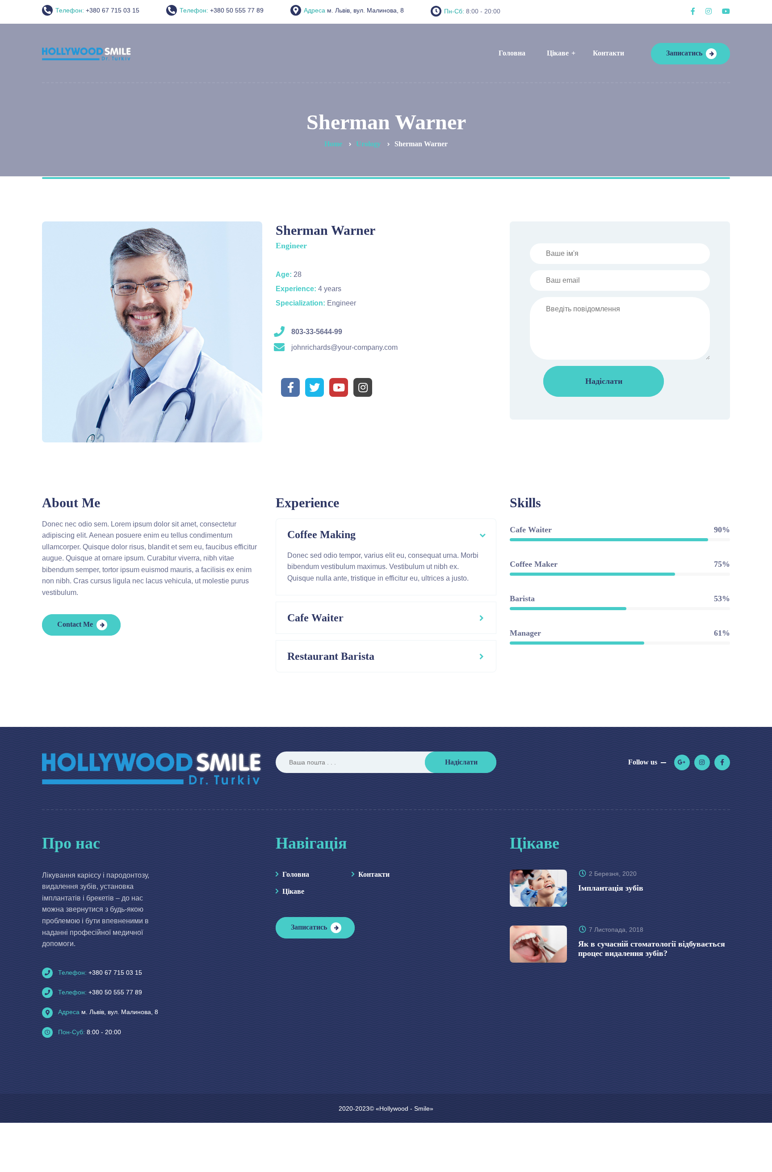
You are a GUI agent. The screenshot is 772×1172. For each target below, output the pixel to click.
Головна (295, 874)
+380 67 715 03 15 (99, 972)
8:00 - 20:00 (88, 1032)
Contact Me (75, 624)
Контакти (374, 874)
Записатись (684, 53)
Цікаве (293, 891)
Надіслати (461, 762)
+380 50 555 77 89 (99, 992)
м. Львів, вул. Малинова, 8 (107, 1011)
